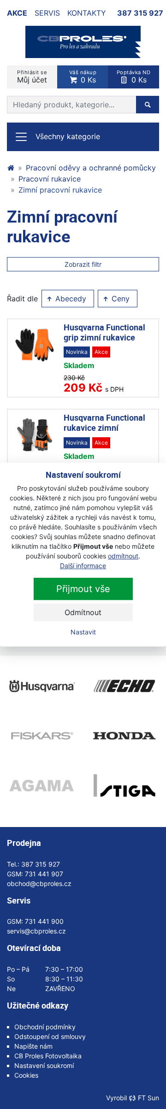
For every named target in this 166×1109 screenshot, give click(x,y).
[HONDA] (124, 735)
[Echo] (124, 686)
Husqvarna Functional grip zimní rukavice (104, 332)
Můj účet (32, 76)
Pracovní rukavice (49, 178)
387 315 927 (140, 13)
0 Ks (83, 76)
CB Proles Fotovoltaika (48, 1056)
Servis (47, 13)
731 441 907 (44, 874)
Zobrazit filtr (83, 264)
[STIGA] (124, 785)
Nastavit (83, 632)
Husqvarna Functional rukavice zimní (104, 422)
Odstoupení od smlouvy (50, 1036)
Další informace (83, 565)
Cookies (26, 1075)
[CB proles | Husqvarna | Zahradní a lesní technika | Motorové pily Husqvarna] (10, 167)
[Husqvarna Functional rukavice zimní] (34, 435)
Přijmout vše (83, 588)
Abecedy (69, 298)
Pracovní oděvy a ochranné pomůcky (91, 167)
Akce (17, 13)
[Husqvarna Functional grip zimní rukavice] (34, 344)
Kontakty (86, 13)
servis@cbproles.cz (36, 931)
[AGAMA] (41, 785)
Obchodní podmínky (45, 1027)
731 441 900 (44, 921)
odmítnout (123, 556)
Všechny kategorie (68, 136)
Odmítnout (83, 612)
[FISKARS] (41, 735)
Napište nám (33, 1046)
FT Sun (148, 1098)
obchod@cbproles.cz (39, 883)
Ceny (119, 298)
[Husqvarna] (41, 686)
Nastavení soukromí (44, 1065)
